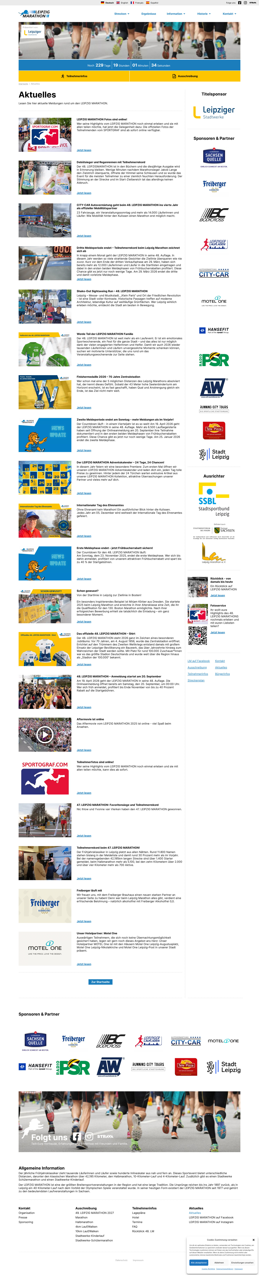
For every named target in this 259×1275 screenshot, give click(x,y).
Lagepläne (138, 1212)
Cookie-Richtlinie (208, 1269)
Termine (137, 1222)
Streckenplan (196, 680)
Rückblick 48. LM (143, 1231)
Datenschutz (121, 1260)
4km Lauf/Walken (86, 1226)
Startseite (23, 84)
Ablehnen (219, 1262)
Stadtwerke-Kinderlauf (89, 1235)
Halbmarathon (84, 1222)
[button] (253, 1240)
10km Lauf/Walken (87, 1231)
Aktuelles (221, 667)
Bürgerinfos (222, 674)
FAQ (134, 1226)
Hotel (135, 1217)
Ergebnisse (149, 13)
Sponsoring (26, 1222)
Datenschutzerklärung (224, 1269)
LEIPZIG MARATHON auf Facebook (211, 1217)
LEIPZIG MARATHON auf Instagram (211, 1222)
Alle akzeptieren (199, 1262)
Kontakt (220, 661)
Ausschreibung (197, 667)
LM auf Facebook (199, 661)
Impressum (239, 1269)
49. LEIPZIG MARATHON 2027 (94, 1212)
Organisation (27, 1212)
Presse (23, 1217)
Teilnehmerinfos (198, 674)
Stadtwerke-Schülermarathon (94, 1240)
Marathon (81, 1217)
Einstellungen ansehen (242, 1262)
